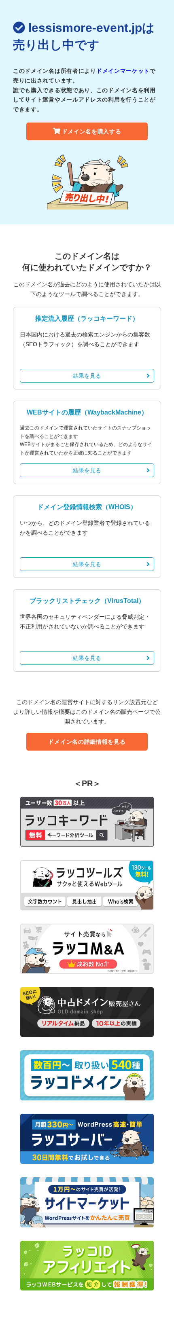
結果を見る (87, 375)
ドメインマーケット (123, 71)
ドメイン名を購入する (91, 131)
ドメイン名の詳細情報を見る (86, 741)
